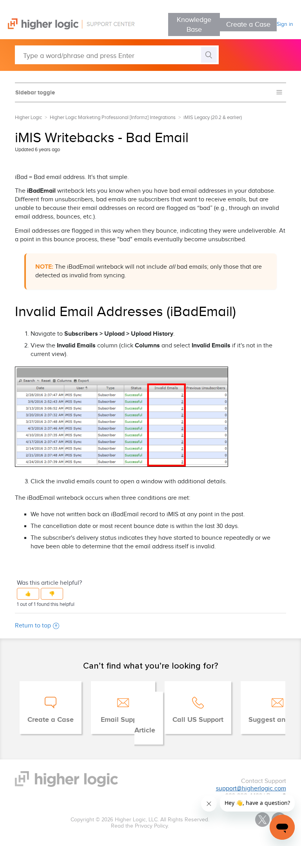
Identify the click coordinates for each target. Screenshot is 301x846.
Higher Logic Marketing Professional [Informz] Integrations (113, 117)
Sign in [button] (285, 24)
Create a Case (248, 24)
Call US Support (197, 720)
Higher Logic (28, 117)
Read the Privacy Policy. (140, 826)
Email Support (123, 720)
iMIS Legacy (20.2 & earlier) (212, 117)
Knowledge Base (194, 25)
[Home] (67, 27)
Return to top (33, 625)
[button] (28, 594)
